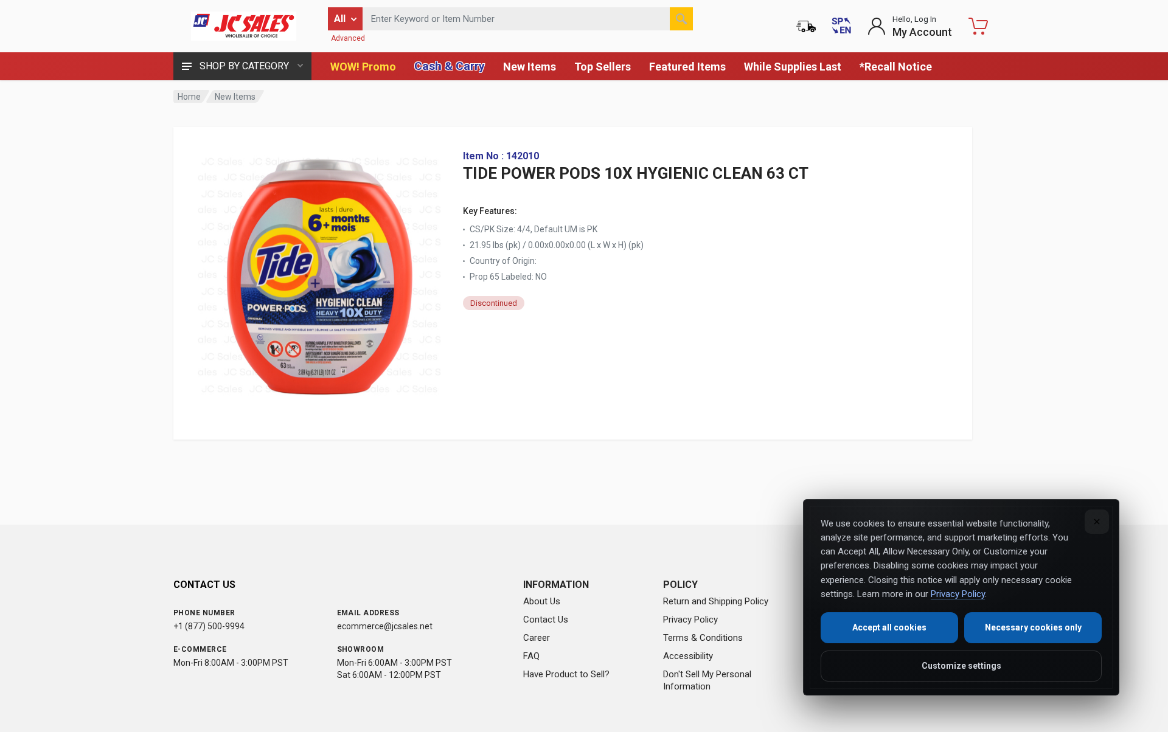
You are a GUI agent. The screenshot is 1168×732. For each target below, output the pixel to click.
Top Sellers (602, 66)
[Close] (1097, 521)
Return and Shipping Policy (715, 601)
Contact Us (545, 619)
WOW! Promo (363, 66)
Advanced (348, 38)
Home (189, 97)
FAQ (531, 656)
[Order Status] (806, 26)
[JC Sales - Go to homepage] (243, 26)
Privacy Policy (690, 619)
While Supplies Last (792, 66)
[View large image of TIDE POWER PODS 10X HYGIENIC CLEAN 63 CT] (319, 272)
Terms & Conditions (703, 637)
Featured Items (687, 66)
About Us (541, 601)
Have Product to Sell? (566, 674)
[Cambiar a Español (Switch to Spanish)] (841, 26)
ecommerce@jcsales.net (385, 626)
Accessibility (688, 656)
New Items (529, 66)
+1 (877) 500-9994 (209, 626)
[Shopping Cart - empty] (978, 26)
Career (536, 637)
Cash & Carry (449, 66)
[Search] (681, 18)
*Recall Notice (896, 66)
